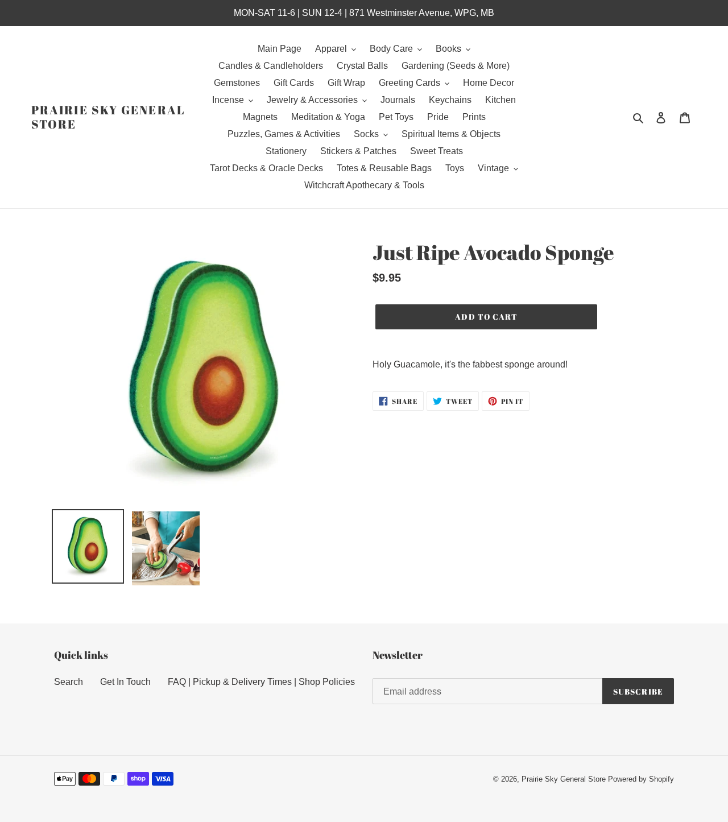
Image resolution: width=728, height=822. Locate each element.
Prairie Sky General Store (108, 117)
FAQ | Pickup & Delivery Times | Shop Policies (261, 682)
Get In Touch (125, 682)
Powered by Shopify (641, 779)
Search (68, 682)
